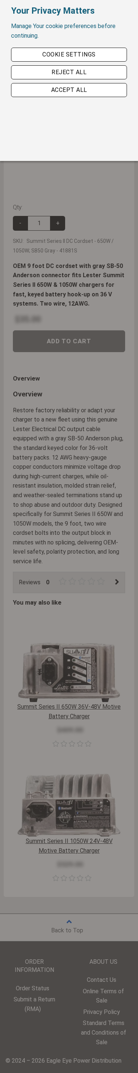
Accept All (69, 89)
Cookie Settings (69, 54)
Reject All (69, 72)
